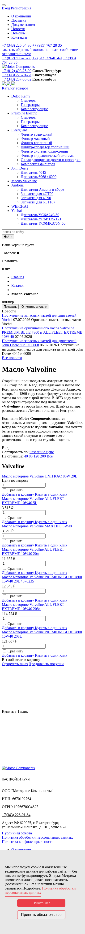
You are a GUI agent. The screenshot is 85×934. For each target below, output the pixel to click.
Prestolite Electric (24, 113)
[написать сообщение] (9, 84)
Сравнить (15, 490)
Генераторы (30, 105)
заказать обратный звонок (23, 50)
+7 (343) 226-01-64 (47, 58)
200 (43, 456)
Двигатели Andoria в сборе (42, 189)
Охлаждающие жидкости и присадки (51, 160)
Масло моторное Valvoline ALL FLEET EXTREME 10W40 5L (33, 501)
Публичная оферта (17, 833)
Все (50, 456)
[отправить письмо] (13, 84)
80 (31, 456)
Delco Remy (20, 96)
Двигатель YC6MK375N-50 (43, 223)
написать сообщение (61, 50)
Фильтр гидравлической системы (47, 156)
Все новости (12, 358)
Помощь (18, 33)
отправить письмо (16, 54)
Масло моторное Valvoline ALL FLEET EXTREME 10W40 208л (33, 606)
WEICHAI (19, 206)
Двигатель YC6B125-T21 (41, 219)
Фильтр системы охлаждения (44, 151)
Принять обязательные (41, 915)
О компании (21, 16)
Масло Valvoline (24, 181)
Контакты (19, 37)
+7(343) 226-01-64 (16, 815)
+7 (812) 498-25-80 (16, 58)
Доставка (18, 20)
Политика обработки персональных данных (37, 837)
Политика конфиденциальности (28, 842)
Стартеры (28, 100)
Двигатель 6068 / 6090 (38, 177)
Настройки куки (16, 779)
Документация (23, 25)
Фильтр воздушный (36, 134)
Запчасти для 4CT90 (37, 194)
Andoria (17, 185)
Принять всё (41, 903)
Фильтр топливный (36, 143)
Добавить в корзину (18, 494)
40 (26, 456)
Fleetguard (19, 130)
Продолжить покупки (46, 664)
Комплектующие (34, 109)
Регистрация (21, 8)
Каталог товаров (15, 88)
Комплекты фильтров (38, 164)
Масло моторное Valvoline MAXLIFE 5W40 (37, 526)
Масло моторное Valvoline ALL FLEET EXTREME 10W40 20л (33, 551)
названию (38, 452)
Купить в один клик (51, 494)
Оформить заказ (15, 664)
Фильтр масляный (35, 139)
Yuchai (16, 211)
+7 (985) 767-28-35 (47, 45)
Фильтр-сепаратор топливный (45, 147)
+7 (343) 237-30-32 (16, 79)
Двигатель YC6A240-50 (40, 215)
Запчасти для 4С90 (36, 198)
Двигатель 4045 (33, 172)
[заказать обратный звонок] (4, 84)
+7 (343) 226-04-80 (16, 45)
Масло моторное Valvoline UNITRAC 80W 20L (39, 476)
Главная (17, 277)
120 (36, 456)
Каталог (17, 285)
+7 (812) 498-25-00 (16, 71)
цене (50, 452)
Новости (18, 29)
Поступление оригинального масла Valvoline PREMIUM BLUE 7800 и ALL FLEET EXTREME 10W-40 (42, 332)
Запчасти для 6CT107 (38, 202)
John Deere (19, 168)
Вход (6, 8)
